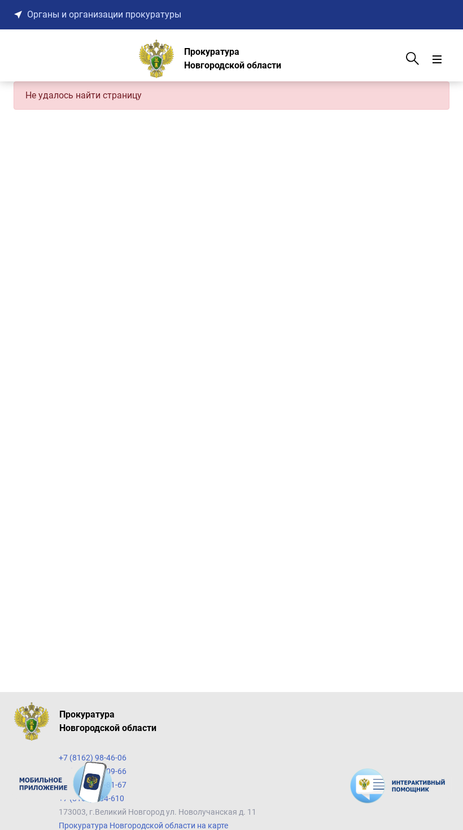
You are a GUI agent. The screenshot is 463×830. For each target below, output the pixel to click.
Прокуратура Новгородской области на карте (143, 825)
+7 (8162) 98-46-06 (92, 757)
